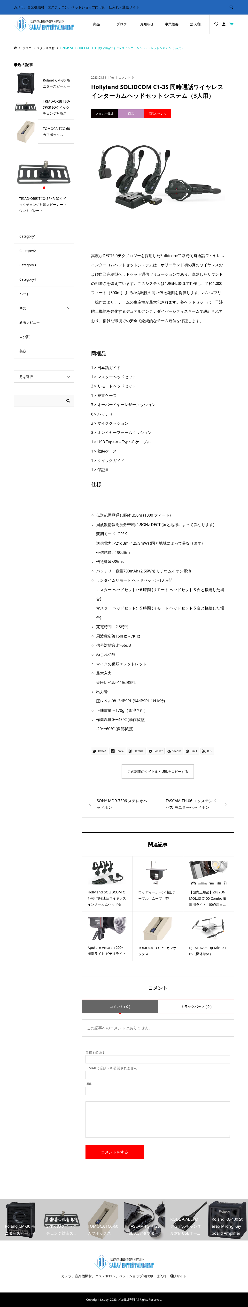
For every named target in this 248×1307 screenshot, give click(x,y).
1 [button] (40, 187)
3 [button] (48, 187)
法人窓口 (197, 24)
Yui (112, 77)
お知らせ (147, 24)
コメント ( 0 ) (120, 1006)
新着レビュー (29, 322)
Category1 (27, 236)
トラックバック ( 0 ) (196, 1006)
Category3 (27, 265)
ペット (24, 293)
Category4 (27, 279)
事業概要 (171, 24)
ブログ (121, 24)
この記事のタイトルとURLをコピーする (158, 771)
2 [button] (44, 187)
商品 (96, 24)
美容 (22, 351)
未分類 (24, 336)
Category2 (27, 250)
